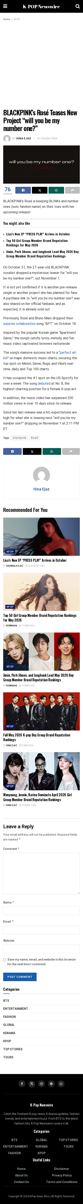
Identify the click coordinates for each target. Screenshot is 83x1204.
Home (6, 19)
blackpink (19, 438)
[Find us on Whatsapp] (61, 1083)
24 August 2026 (36, 565)
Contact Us (21, 1182)
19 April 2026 (28, 805)
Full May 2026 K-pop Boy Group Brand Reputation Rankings (36, 737)
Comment (11, 849)
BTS (6, 1001)
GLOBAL (9, 1025)
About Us (21, 1175)
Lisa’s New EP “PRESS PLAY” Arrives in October (38, 234)
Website (8, 941)
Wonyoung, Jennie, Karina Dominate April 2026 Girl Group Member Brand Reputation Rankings (37, 797)
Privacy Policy (62, 1175)
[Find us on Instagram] (41, 1083)
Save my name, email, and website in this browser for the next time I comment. (41, 962)
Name (8, 902)
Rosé (34, 438)
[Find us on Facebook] (22, 1083)
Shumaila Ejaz (14, 565)
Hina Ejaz (23, 138)
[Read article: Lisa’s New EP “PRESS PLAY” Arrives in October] (41, 537)
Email (8, 921)
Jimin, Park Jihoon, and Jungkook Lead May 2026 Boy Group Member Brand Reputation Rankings (42, 253)
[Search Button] (78, 6)
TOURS (8, 1057)
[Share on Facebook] (23, 190)
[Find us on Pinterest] (51, 1083)
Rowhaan (11, 625)
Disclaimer (61, 1169)
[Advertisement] (41, 65)
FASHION (9, 1017)
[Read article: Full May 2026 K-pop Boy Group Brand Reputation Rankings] (41, 711)
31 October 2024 (47, 138)
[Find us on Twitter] (31, 1084)
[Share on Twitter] (39, 190)
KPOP (17, 19)
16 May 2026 (27, 685)
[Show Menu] (5, 6)
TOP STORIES (13, 1049)
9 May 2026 (27, 745)
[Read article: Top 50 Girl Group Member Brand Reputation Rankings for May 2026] (41, 592)
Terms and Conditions (61, 1182)
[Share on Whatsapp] (56, 190)
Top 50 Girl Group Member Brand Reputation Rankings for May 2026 (37, 242)
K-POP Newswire (41, 6)
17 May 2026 (27, 625)
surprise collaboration (19, 324)
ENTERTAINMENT (15, 1009)
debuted (44, 383)
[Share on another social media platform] (72, 190)
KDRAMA (9, 1033)
